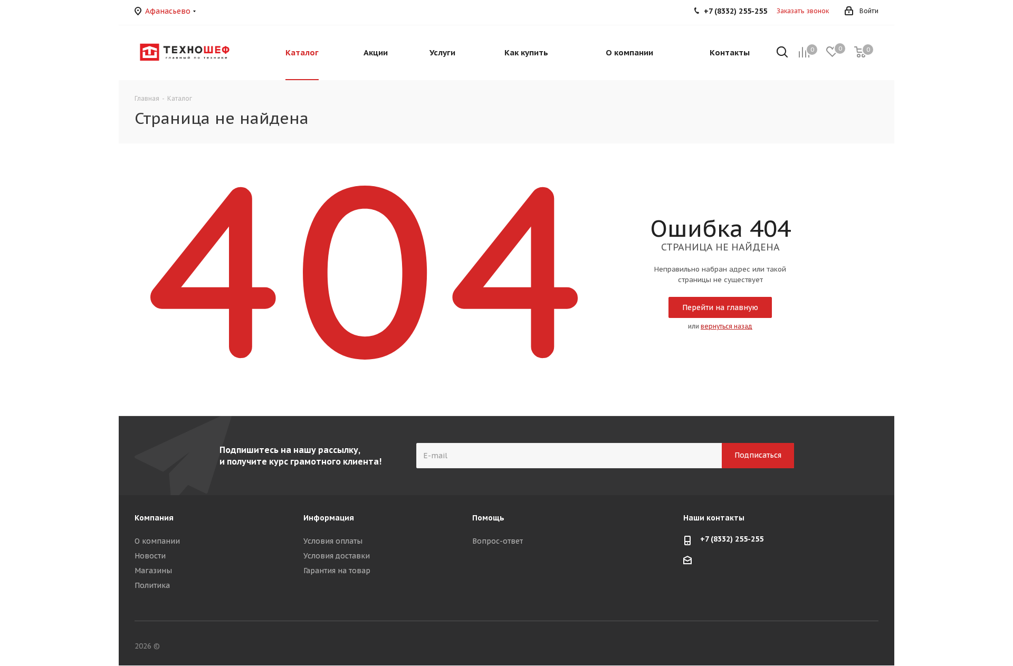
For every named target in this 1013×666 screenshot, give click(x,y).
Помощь (488, 518)
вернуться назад (726, 326)
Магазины (153, 570)
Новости (150, 556)
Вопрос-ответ (497, 541)
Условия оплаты (332, 541)
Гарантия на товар (336, 570)
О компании (157, 541)
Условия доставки (336, 556)
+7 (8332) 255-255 (731, 539)
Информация (328, 518)
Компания (154, 518)
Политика (152, 585)
